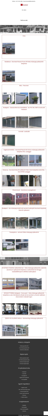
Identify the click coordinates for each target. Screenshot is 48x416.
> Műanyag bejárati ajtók (24, 358)
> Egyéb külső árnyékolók (24, 377)
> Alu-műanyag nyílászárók (24, 347)
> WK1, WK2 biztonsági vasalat (24, 389)
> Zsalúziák (24, 373)
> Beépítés (24, 405)
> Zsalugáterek (24, 375)
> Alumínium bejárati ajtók (24, 361)
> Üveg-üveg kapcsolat (24, 391)
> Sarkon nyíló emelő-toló (24, 393)
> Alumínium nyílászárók (24, 349)
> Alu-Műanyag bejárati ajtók (24, 359)
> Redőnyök (24, 371)
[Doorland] (24, 4)
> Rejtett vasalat (24, 387)
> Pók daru (24, 395)
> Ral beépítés (24, 407)
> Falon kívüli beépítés (24, 409)
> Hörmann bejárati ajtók (24, 363)
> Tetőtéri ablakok (24, 397)
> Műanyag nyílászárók (24, 345)
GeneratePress (26, 415)
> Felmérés (24, 411)
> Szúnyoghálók (24, 379)
